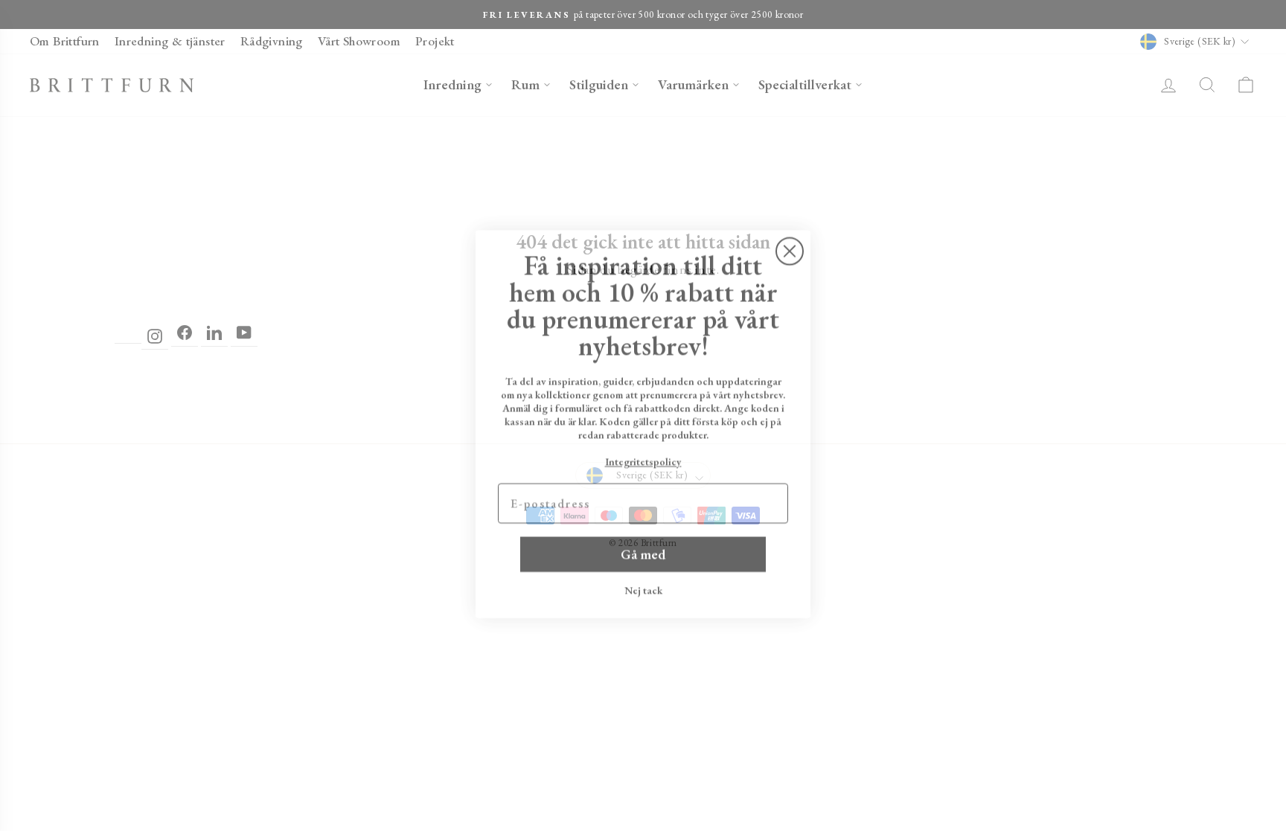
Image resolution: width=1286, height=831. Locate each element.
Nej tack (643, 581)
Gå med (643, 545)
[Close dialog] (789, 242)
